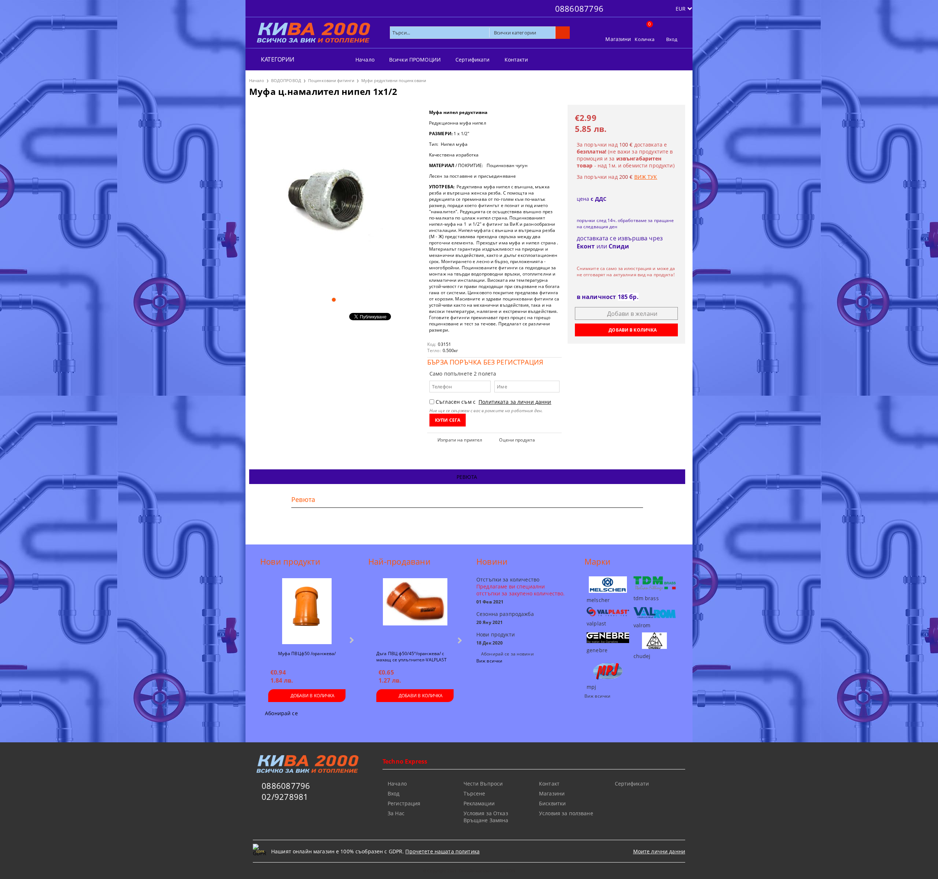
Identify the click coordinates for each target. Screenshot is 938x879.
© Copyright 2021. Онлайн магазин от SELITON (469, 871)
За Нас (396, 813)
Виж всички (489, 661)
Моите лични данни (659, 851)
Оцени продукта (517, 440)
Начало (364, 59)
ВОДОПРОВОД (286, 80)
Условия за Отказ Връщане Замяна (486, 817)
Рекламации (479, 803)
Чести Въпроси (483, 783)
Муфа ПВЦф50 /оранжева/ (307, 653)
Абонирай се (281, 713)
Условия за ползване (566, 813)
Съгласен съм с (493, 401)
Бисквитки (552, 803)
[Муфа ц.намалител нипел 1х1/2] (333, 198)
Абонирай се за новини (507, 654)
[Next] (351, 640)
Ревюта (467, 476)
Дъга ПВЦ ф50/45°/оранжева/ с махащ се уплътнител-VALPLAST (411, 656)
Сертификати (472, 59)
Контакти (516, 59)
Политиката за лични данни (515, 401)
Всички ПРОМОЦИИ (415, 59)
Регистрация (404, 803)
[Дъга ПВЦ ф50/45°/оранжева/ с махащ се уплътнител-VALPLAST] (415, 611)
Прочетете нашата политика (442, 851)
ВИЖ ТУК (645, 176)
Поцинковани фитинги (331, 80)
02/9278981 (285, 796)
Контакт (549, 783)
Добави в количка (313, 696)
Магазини (618, 39)
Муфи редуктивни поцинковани (393, 80)
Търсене (474, 793)
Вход (671, 39)
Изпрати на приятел (459, 440)
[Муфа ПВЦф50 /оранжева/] (306, 611)
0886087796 (579, 8)
